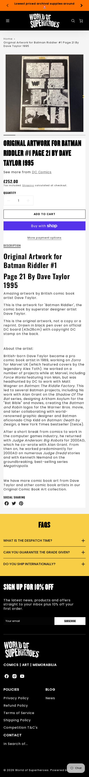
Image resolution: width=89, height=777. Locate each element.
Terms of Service (19, 713)
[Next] (81, 5)
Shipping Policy (17, 720)
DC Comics (42, 172)
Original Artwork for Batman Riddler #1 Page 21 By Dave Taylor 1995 (41, 44)
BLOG (50, 689)
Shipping (28, 185)
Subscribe (70, 621)
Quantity (10, 193)
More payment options (44, 237)
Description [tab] (12, 245)
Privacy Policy (16, 698)
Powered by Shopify (65, 770)
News (50, 698)
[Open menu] (8, 21)
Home (8, 39)
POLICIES (11, 689)
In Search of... (16, 743)
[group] (44, 5)
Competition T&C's (20, 727)
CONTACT (13, 735)
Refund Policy (16, 705)
